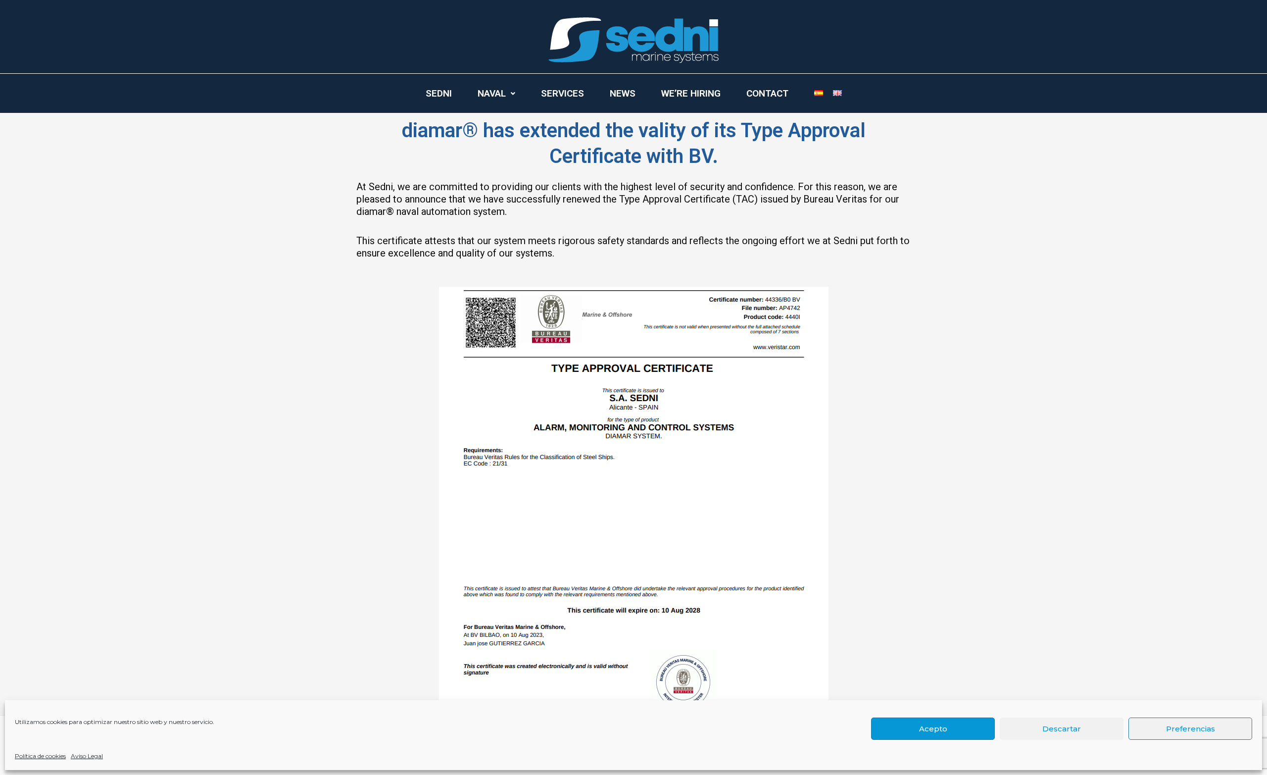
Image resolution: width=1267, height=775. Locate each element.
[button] (496, 93)
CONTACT (767, 93)
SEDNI (439, 93)
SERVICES (562, 93)
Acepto (933, 728)
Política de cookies (40, 756)
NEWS (622, 93)
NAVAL (492, 93)
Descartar (1061, 728)
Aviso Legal (87, 756)
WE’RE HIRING (691, 93)
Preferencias (1190, 728)
